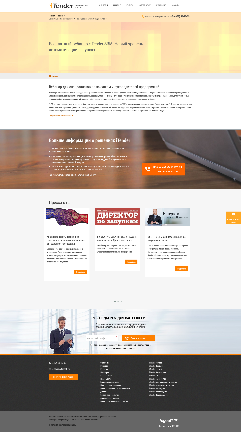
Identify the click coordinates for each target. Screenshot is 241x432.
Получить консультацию (63, 376)
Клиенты (130, 5)
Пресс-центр (161, 5)
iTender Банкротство (157, 378)
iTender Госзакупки (157, 388)
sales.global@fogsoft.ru (59, 368)
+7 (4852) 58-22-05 (57, 362)
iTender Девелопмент (158, 372)
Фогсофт (54, 76)
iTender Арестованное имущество (163, 382)
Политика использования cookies (114, 401)
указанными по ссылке (125, 348)
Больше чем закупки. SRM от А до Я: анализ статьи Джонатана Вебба (117, 238)
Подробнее (80, 272)
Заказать (175, 5)
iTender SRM (154, 375)
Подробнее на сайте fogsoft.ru (61, 115)
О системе (103, 5)
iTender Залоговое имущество (161, 385)
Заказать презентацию (109, 382)
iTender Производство (158, 391)
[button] (115, 301)
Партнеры (104, 372)
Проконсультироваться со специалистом (167, 169)
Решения (117, 5)
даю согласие (100, 345)
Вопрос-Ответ (144, 5)
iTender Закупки (155, 362)
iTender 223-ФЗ (155, 369)
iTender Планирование (158, 395)
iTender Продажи (156, 366)
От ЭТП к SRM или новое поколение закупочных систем (166, 238)
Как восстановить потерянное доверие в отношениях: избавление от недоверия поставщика (66, 240)
